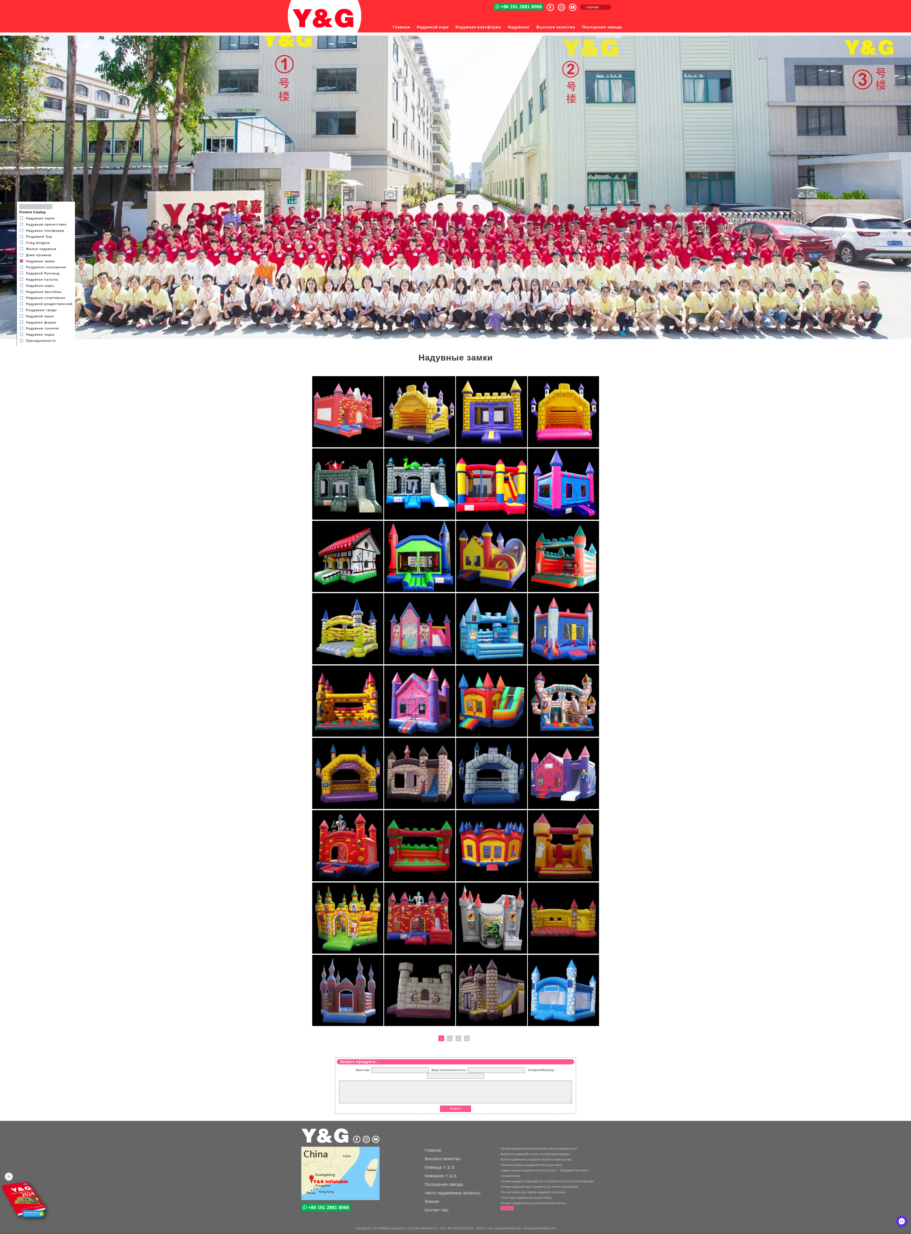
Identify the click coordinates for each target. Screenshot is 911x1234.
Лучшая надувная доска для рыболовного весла (533, 1203)
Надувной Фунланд (43, 273)
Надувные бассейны (44, 291)
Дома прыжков (38, 255)
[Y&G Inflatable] (325, 1142)
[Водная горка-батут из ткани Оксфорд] (491, 518)
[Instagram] (563, 5)
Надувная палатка (42, 279)
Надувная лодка (40, 334)
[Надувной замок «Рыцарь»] (347, 446)
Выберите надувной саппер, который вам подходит (535, 1154)
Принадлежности (41, 340)
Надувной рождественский (49, 304)
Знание (432, 1201)
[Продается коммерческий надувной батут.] (563, 446)
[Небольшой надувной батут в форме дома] (347, 591)
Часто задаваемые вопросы (452, 1193)
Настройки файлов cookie (853, 1220)
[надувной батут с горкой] (563, 518)
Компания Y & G (441, 1176)
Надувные (519, 27)
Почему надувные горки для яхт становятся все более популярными (547, 1181)
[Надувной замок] (419, 663)
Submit (455, 1108)
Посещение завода (602, 27)
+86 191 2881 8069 (521, 6)
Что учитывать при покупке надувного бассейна (533, 1192)
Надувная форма (41, 322)
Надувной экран (40, 316)
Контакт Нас (609, 37)
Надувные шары (40, 285)
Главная (401, 27)
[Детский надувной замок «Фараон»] (347, 518)
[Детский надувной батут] (563, 1025)
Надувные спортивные (45, 298)
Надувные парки (40, 218)
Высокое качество (555, 27)
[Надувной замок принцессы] (563, 591)
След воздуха (38, 243)
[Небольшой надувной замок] (563, 880)
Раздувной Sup (39, 236)
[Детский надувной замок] (563, 735)
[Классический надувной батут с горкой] (491, 735)
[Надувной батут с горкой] (491, 663)
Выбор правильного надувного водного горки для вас (536, 1159)
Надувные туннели (42, 328)
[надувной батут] (419, 880)
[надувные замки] (491, 880)
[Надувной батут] (419, 1025)
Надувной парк (433, 27)
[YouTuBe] (574, 5)
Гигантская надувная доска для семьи (526, 1197)
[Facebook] (552, 5)
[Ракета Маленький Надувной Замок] (563, 663)
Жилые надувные (41, 249)
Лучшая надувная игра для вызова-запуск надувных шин (539, 1148)
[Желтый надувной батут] (347, 663)
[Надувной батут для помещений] (491, 591)
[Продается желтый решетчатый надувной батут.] (419, 446)
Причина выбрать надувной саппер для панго (531, 1165)
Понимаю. (893, 1220)
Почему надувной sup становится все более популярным (539, 1186)
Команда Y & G (440, 1167)
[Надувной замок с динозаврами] (419, 518)
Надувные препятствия (46, 224)
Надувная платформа (478, 27)
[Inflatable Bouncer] (340, 1174)
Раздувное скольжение (46, 267)
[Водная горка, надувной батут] (347, 880)
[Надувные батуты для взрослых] (419, 591)
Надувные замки (40, 261)
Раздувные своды (41, 310)
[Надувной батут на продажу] (491, 446)
